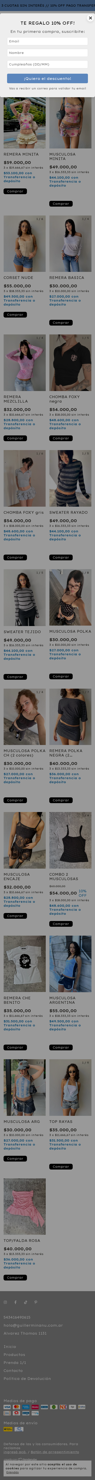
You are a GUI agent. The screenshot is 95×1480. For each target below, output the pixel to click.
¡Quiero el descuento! (47, 78)
